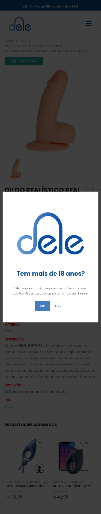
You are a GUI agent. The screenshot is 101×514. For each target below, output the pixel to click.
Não (58, 305)
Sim (42, 305)
